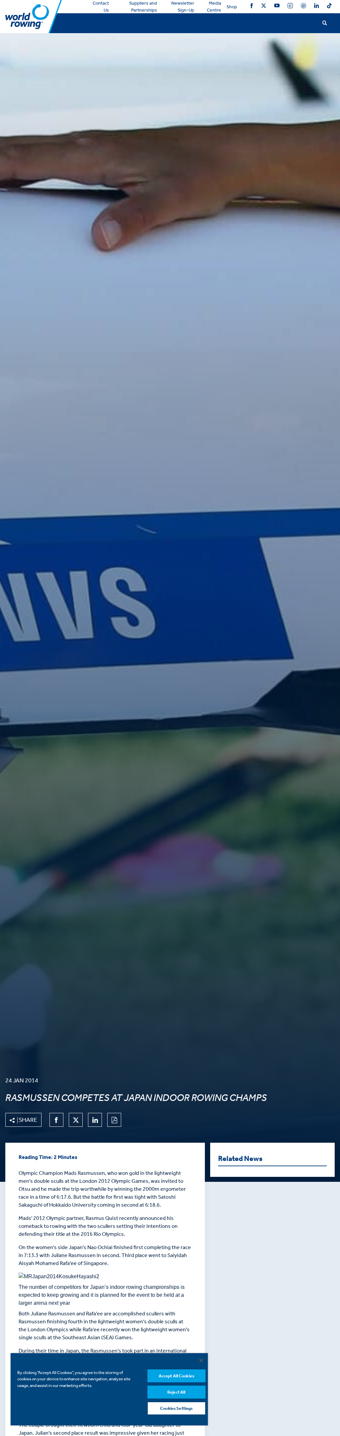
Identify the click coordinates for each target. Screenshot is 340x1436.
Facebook (251, 7)
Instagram (290, 7)
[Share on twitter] (76, 1120)
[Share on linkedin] (95, 1120)
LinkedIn (316, 7)
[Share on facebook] (56, 1120)
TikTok (329, 7)
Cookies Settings (176, 1408)
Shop (231, 7)
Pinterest (303, 7)
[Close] (201, 1360)
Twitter (263, 7)
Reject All (176, 1392)
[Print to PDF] (114, 1120)
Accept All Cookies (176, 1375)
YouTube (277, 7)
